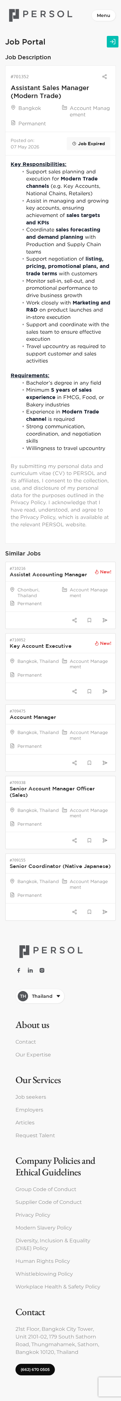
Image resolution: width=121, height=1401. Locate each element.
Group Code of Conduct (45, 1189)
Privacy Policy (32, 1215)
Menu (103, 15)
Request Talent (35, 1135)
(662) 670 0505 (35, 1369)
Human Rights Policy (42, 1261)
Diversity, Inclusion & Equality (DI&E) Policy (52, 1244)
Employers (29, 1110)
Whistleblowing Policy (44, 1274)
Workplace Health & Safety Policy (57, 1287)
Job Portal (25, 41)
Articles (25, 1123)
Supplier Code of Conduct (48, 1202)
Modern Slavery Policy (43, 1228)
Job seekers (30, 1097)
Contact (25, 1042)
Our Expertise (33, 1055)
